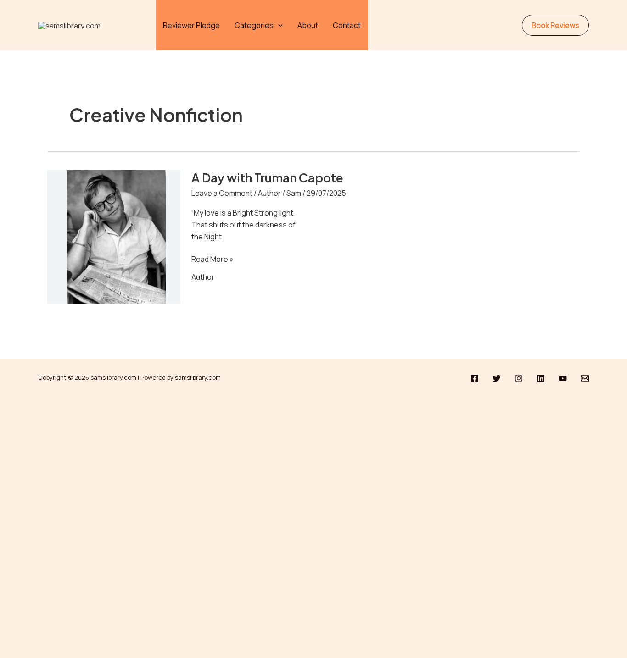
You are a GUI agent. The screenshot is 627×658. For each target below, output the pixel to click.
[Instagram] (519, 378)
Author (269, 193)
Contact (347, 25)
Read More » (212, 259)
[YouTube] (563, 378)
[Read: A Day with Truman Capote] (113, 242)
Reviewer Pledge (191, 25)
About (307, 25)
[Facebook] (474, 378)
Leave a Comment (221, 193)
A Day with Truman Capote (267, 177)
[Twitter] (497, 378)
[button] (278, 25)
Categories (254, 25)
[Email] (585, 378)
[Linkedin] (541, 378)
